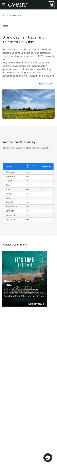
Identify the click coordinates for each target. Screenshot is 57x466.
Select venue (36, 303)
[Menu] (3, 5)
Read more (45, 83)
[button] (5, 26)
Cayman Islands (13, 15)
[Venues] (51, 4)
